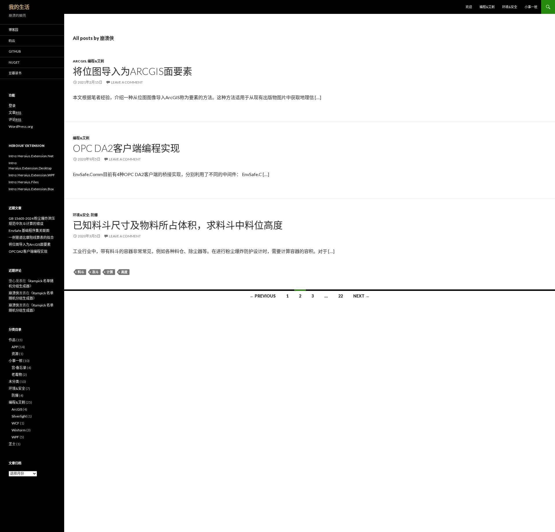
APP (15, 347)
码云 (12, 41)
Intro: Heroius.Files (24, 182)
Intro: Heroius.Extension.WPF (32, 175)
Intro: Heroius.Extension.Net (31, 156)
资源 (15, 354)
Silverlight (19, 416)
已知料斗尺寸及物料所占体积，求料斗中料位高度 (178, 225)
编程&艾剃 (487, 7)
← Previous (263, 295)
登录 (12, 106)
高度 (124, 272)
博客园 (13, 30)
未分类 (14, 381)
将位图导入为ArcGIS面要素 (132, 71)
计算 (110, 272)
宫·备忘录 (19, 367)
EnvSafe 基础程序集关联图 (29, 230)
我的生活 (19, 7)
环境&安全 (509, 7)
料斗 (81, 272)
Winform (19, 430)
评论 (15, 119)
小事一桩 (531, 7)
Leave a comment (127, 82)
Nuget (14, 62)
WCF (15, 423)
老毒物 (17, 374)
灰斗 (95, 272)
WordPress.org (21, 126)
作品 (12, 340)
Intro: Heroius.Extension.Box (31, 189)
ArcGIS (79, 61)
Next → (361, 295)
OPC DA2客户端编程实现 (126, 148)
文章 (15, 112)
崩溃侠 (14, 293)
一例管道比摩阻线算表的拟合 (31, 237)
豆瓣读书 (15, 73)
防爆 (94, 215)
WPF (15, 437)
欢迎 (469, 7)
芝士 (12, 444)
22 (340, 295)
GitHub (15, 51)
